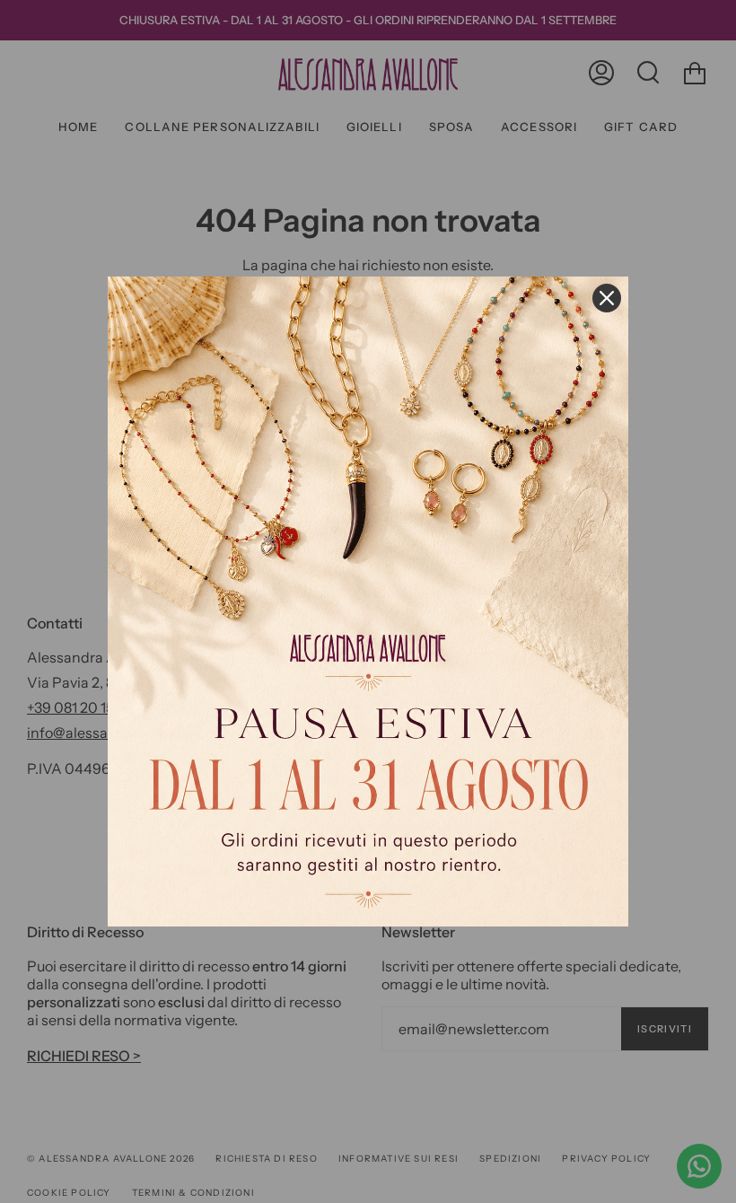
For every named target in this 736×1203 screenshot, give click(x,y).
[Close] (606, 298)
